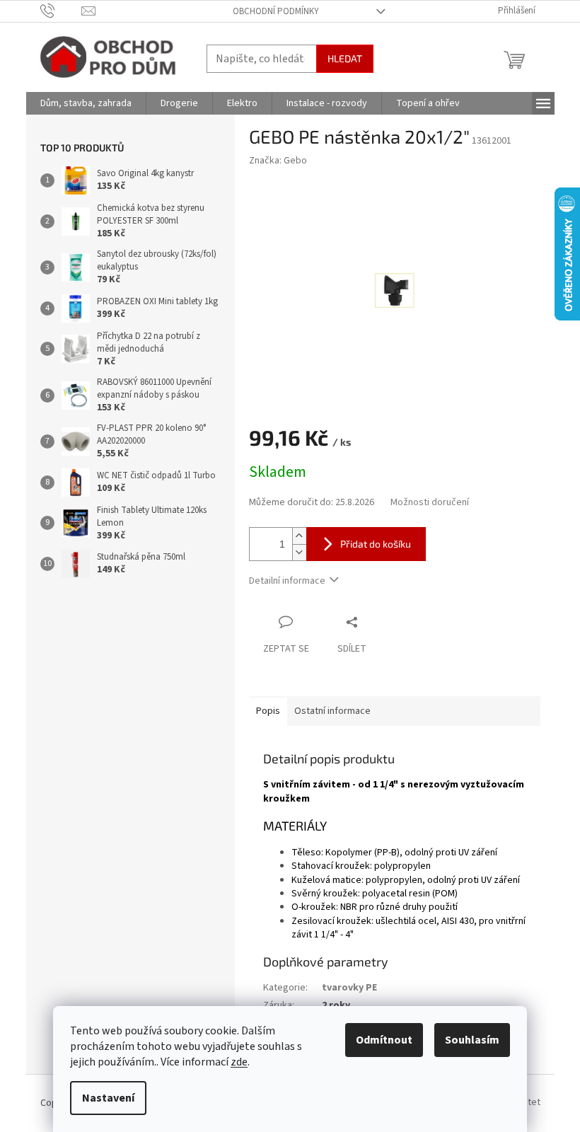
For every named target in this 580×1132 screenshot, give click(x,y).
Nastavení (108, 1098)
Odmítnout (384, 1040)
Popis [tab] (268, 711)
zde (239, 1062)
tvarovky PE (349, 988)
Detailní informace (287, 581)
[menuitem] (86, 103)
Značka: (278, 161)
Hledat (344, 58)
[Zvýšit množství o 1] (299, 536)
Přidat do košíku (375, 544)
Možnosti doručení (429, 502)
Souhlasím (472, 1040)
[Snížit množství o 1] (299, 552)
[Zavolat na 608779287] (61, 10)
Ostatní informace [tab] (332, 711)
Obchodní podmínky (276, 11)
